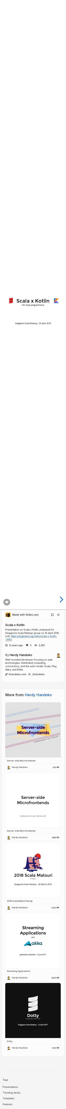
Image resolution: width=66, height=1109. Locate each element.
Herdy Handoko (21, 655)
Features (7, 1104)
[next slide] (61, 599)
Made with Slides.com (25, 614)
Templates (8, 1098)
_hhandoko (38, 674)
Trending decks (11, 1092)
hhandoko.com (17, 674)
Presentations (10, 1087)
